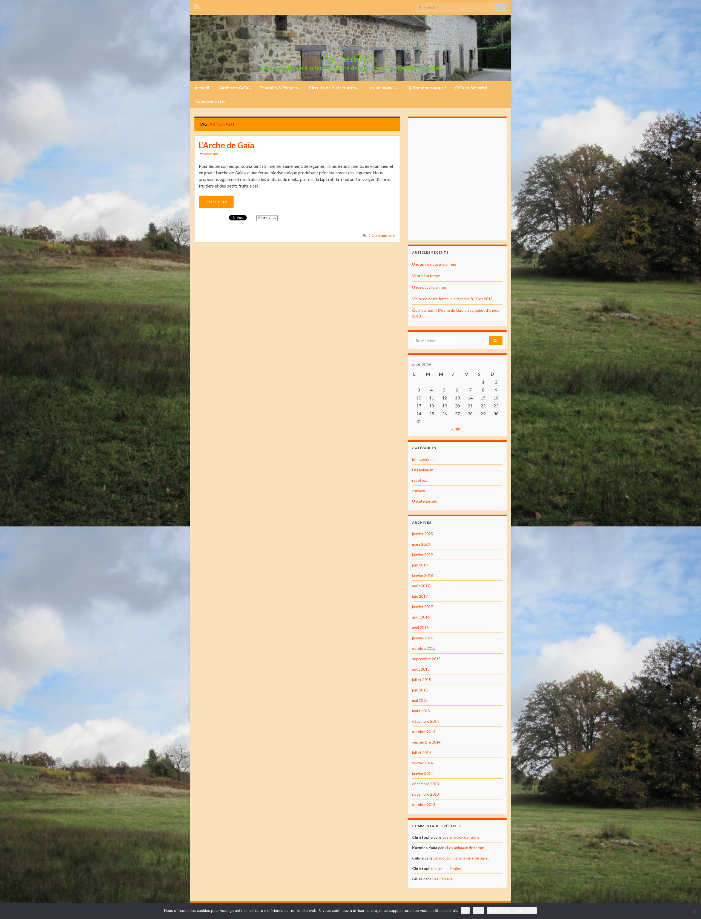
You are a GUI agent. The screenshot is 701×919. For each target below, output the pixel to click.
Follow (270, 218)
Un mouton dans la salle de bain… (461, 858)
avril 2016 (420, 627)
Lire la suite (216, 201)
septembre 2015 (426, 658)
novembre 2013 (425, 794)
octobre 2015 (423, 648)
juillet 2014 (421, 752)
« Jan (455, 428)
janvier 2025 (422, 533)
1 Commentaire (382, 235)
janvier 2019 (422, 554)
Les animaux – (382, 87)
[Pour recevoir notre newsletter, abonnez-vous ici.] (197, 6)
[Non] (694, 911)
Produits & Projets (279, 87)
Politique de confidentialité (512, 910)
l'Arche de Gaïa (350, 58)
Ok (465, 910)
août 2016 (421, 617)
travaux (418, 490)
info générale (423, 459)
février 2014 (422, 763)
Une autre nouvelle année (434, 264)
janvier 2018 (422, 575)
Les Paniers (452, 868)
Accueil (201, 87)
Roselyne (211, 154)
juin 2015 (420, 690)
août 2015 (421, 669)
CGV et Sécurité (471, 87)
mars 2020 (421, 544)
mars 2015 (421, 710)
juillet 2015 (421, 679)
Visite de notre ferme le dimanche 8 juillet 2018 (452, 298)
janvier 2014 (422, 773)
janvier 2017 (422, 606)
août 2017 (421, 585)
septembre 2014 (426, 742)
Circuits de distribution (333, 87)
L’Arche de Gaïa (233, 87)
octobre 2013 (423, 804)
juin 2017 (420, 596)
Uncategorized (424, 501)
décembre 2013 (425, 783)
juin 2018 (420, 565)
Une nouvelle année (429, 287)
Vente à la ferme (426, 275)
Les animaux (422, 469)
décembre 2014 (425, 721)
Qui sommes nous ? (427, 87)
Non (478, 910)
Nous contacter (210, 101)
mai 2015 (419, 700)
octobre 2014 (423, 731)
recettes (419, 480)
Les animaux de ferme (461, 837)
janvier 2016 (422, 638)
